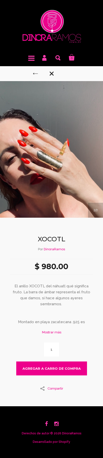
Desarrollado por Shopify (51, 442)
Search (58, 57)
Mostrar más (51, 332)
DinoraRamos (54, 249)
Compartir (55, 388)
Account (44, 57)
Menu (31, 57)
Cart (71, 57)
